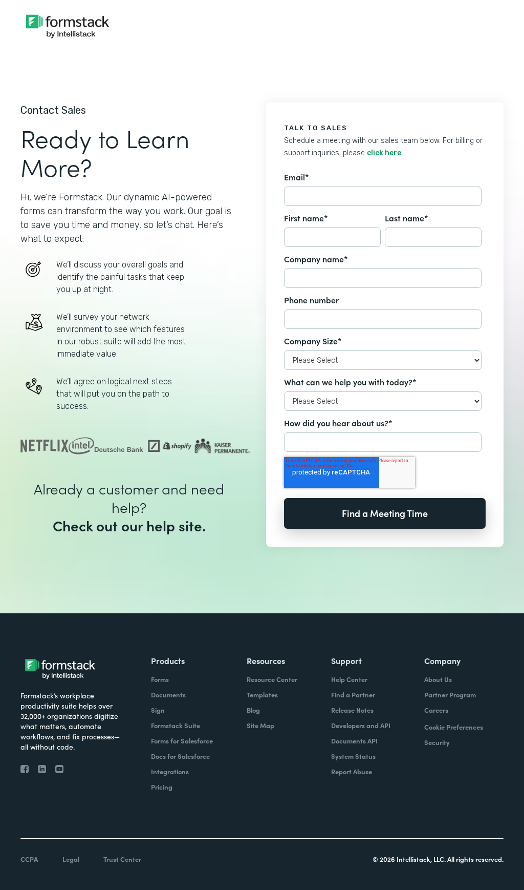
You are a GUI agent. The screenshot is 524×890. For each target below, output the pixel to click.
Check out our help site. (129, 525)
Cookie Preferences (453, 727)
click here (384, 153)
